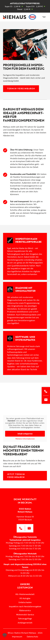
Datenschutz (32, 636)
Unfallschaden (25, 602)
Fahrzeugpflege (25, 618)
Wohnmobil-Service (25, 614)
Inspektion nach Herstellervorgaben (25, 606)
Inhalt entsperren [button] (25, 433)
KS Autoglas (25, 598)
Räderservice (25, 610)
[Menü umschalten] (44, 17)
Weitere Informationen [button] (25, 439)
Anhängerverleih (25, 622)
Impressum (17, 636)
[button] (4, 635)
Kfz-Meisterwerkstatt (25, 594)
